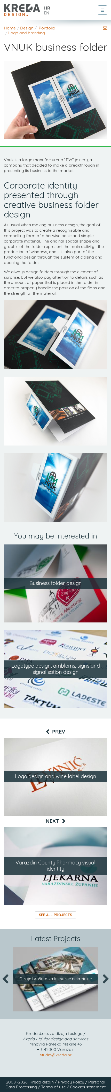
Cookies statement (88, 1087)
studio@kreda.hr (56, 1055)
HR (47, 8)
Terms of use (53, 1087)
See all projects (55, 915)
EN (46, 13)
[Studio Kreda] (22, 8)
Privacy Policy (71, 1082)
